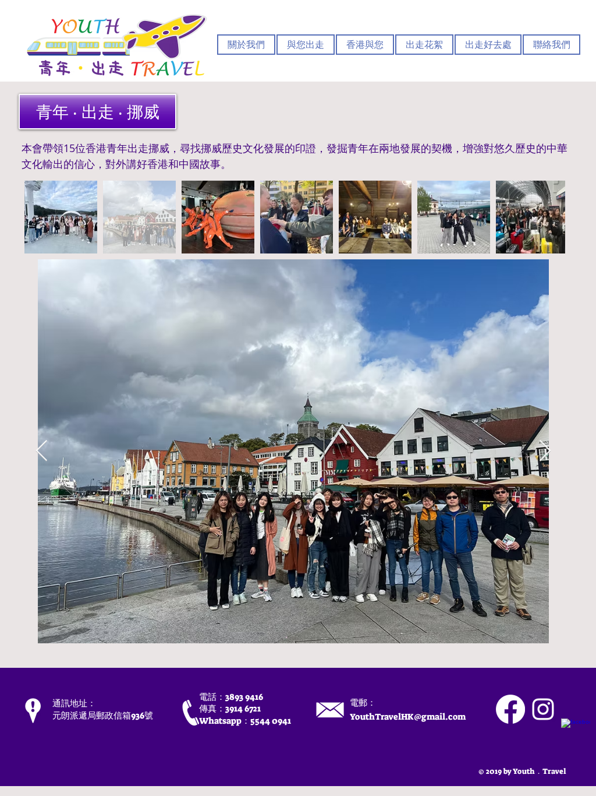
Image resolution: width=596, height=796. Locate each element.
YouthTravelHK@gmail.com (408, 717)
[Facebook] (510, 709)
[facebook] (575, 733)
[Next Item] (545, 451)
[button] (305, 44)
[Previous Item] (41, 451)
